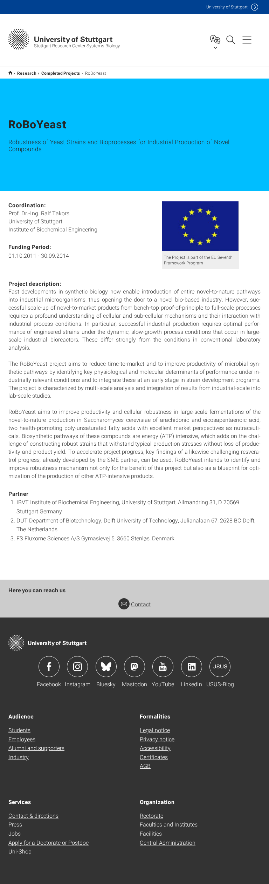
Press (15, 824)
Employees (21, 739)
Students (19, 730)
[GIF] (200, 226)
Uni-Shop (20, 851)
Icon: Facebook (49, 666)
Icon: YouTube (162, 666)
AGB (145, 765)
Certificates (154, 757)
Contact (141, 604)
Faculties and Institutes (169, 824)
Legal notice (155, 730)
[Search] (230, 39)
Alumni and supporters (36, 747)
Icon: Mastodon (134, 666)
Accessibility (155, 747)
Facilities (151, 833)
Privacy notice (157, 739)
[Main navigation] (247, 39)
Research (26, 73)
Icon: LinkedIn (191, 666)
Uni (227, 6)
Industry (18, 757)
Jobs (14, 833)
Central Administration (167, 842)
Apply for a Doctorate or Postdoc (48, 842)
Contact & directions (33, 815)
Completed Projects (60, 73)
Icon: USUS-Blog (219, 666)
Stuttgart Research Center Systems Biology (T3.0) (10, 73)
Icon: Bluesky (106, 666)
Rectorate (151, 815)
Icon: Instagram (77, 666)
